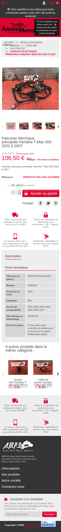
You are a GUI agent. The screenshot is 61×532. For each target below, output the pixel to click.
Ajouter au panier (44, 193)
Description (13, 256)
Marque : (32, 159)
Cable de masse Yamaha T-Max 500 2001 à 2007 (43, 383)
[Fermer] (12, 45)
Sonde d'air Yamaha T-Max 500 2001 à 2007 (18, 383)
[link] (40, 203)
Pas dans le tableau (48, 159)
